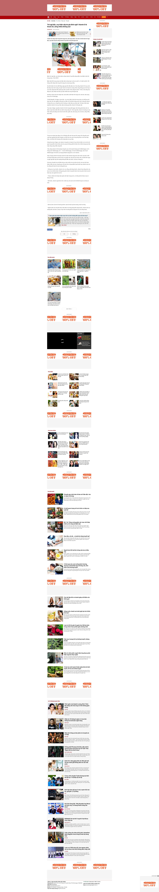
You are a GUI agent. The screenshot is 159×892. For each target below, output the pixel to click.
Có (64, 234)
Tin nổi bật (58, 20)
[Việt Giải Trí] (48, 17)
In (90, 228)
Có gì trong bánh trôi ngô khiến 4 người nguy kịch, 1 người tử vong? (84, 271)
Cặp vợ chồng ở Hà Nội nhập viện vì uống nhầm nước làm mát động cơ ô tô (83, 287)
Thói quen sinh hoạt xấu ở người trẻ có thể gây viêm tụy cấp (63, 393)
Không (74, 234)
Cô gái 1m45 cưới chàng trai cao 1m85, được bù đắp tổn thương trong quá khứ (84, 344)
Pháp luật (63, 20)
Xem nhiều (80, 333)
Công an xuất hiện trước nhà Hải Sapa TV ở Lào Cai (106, 59)
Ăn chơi (99, 17)
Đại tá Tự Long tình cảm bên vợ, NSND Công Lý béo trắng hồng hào (84, 443)
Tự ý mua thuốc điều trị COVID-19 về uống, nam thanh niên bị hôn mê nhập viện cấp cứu (54, 304)
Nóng (55, 17)
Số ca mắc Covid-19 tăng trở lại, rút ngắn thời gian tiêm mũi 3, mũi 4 (62, 33)
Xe (94, 17)
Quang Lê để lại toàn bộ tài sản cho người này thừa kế (84, 453)
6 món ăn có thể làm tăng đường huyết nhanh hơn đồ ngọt (63, 375)
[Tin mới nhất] (51, 17)
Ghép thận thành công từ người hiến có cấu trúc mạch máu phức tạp (54, 271)
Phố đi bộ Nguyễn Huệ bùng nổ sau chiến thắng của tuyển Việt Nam (63, 453)
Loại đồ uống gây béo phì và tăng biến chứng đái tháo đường (84, 384)
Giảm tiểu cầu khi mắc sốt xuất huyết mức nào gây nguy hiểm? (63, 384)
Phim (62, 17)
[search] (107, 17)
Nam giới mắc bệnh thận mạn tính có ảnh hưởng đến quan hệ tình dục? (69, 215)
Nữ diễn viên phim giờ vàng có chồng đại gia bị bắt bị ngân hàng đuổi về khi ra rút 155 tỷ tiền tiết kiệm (106, 128)
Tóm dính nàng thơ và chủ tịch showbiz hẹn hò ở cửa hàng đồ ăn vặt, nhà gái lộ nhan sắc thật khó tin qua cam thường (106, 76)
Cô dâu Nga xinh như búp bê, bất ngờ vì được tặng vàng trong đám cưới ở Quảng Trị (84, 338)
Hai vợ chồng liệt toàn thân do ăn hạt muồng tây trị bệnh (69, 287)
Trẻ (79, 17)
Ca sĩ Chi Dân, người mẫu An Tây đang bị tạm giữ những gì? (106, 67)
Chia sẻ (50, 229)
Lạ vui (82, 17)
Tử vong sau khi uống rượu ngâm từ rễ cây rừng (69, 270)
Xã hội (103, 17)
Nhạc (72, 17)
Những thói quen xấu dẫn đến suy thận (54, 287)
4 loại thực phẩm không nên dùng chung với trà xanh (84, 402)
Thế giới (67, 20)
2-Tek (91, 17)
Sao (58, 17)
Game (87, 17)
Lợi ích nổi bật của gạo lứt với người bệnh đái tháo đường (84, 375)
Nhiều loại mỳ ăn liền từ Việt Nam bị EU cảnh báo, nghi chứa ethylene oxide (82, 33)
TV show (67, 17)
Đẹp (75, 17)
